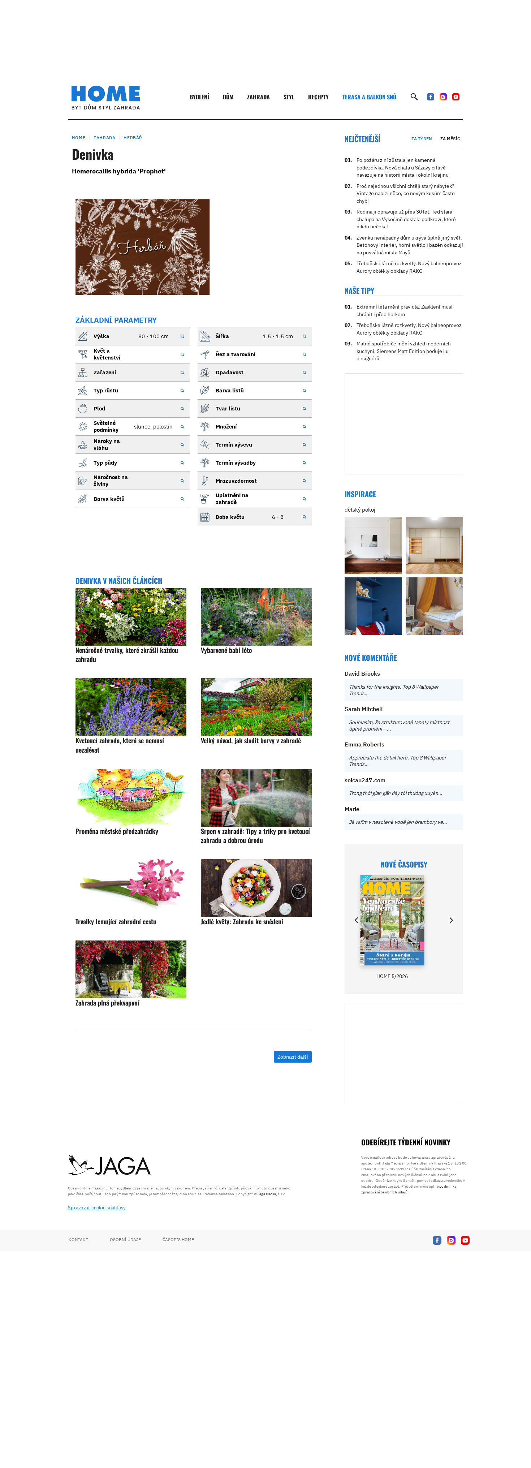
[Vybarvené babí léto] (256, 617)
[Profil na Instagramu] (443, 96)
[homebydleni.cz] (106, 97)
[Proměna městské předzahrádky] (130, 798)
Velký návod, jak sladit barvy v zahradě (251, 740)
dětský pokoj (360, 509)
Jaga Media (267, 1194)
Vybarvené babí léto (226, 650)
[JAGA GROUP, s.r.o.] (110, 1165)
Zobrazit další (292, 1057)
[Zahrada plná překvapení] (130, 969)
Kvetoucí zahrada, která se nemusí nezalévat (119, 745)
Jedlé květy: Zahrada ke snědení (242, 921)
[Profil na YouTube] (455, 96)
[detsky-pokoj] (373, 545)
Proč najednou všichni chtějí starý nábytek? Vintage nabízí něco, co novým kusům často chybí (406, 193)
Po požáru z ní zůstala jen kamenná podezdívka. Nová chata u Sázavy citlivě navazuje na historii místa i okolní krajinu (403, 167)
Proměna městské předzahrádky (116, 831)
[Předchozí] (357, 920)
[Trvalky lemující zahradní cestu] (130, 888)
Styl (289, 96)
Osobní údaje (125, 1239)
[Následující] (451, 920)
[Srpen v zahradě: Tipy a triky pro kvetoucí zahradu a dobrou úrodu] (256, 798)
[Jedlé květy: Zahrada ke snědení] (256, 888)
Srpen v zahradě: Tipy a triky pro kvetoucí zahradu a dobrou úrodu (255, 835)
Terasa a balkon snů (369, 96)
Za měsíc (450, 138)
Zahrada (258, 96)
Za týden (421, 138)
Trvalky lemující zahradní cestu (115, 921)
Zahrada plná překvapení (107, 1002)
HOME (78, 137)
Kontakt (78, 1239)
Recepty (318, 96)
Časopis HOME (178, 1239)
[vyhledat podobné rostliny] (182, 336)
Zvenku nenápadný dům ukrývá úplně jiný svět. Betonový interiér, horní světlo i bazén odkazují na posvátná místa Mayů (410, 245)
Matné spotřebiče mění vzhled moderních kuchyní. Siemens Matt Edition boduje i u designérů (404, 351)
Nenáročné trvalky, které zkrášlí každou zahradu (126, 654)
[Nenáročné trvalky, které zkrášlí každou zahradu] (130, 617)
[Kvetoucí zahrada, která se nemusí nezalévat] (130, 707)
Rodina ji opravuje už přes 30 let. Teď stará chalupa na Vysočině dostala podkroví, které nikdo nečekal (406, 219)
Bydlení (199, 96)
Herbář (133, 137)
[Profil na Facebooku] (430, 96)
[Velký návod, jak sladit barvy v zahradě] (256, 707)
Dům (228, 96)
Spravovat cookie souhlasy (97, 1208)
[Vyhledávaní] (414, 96)
